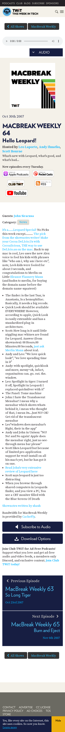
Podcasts (8, 3)
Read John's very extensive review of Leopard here (23, 469)
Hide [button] (58, 720)
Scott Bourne (12, 151)
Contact (9, 707)
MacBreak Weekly (43, 27)
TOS (48, 710)
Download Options (35, 538)
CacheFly (28, 517)
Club (19, 3)
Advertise (26, 707)
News (23, 222)
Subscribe (38, 3)
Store (7, 714)
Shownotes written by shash (21, 506)
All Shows (17, 27)
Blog (27, 3)
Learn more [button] (10, 727)
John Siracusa (24, 216)
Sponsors (52, 3)
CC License (43, 707)
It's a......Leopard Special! (19, 230)
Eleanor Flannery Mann (26, 277)
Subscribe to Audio (35, 526)
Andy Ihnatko (49, 147)
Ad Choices (34, 710)
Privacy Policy (13, 710)
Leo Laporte (27, 147)
